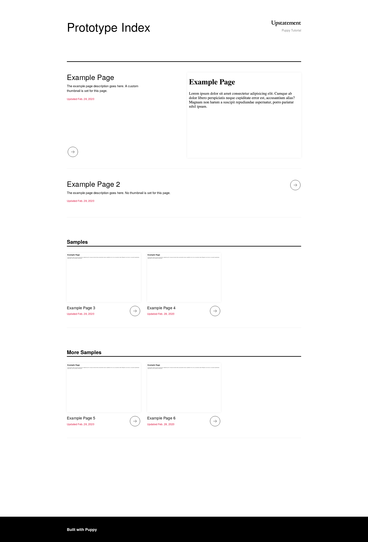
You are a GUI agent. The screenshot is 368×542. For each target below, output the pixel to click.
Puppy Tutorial (291, 30)
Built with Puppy (82, 529)
